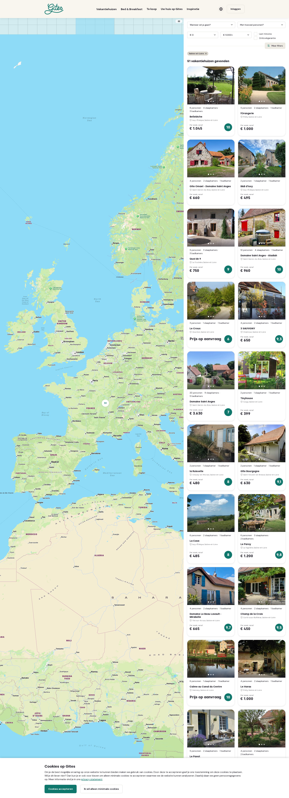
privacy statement (91, 779)
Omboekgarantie (267, 38)
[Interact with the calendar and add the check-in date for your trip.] (188, 25)
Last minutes (265, 33)
